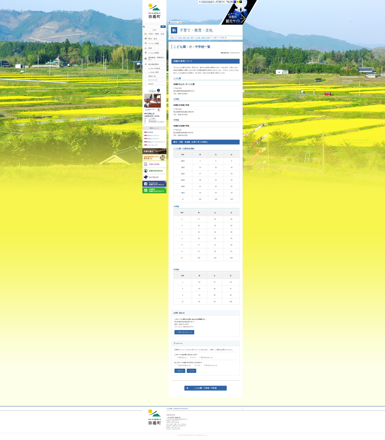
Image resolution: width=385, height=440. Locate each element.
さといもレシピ (152, 145)
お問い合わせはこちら (185, 332)
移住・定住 (152, 39)
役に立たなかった (207, 357)
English (150, 84)
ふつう (193, 357)
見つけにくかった (211, 365)
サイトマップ (152, 80)
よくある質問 (171, 417)
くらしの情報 (153, 53)
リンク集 (169, 408)
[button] (174, 22)
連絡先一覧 (152, 76)
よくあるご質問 (153, 72)
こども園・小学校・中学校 (202, 38)
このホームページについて (180, 408)
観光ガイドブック (153, 138)
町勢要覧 (150, 132)
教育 (192, 38)
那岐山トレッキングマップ (156, 142)
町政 (150, 48)
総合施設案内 (153, 64)
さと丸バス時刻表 (154, 68)
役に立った (182, 357)
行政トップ (173, 38)
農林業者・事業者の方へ (156, 58)
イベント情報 (153, 43)
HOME (154, 30)
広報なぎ (151, 114)
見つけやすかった (185, 365)
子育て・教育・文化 (156, 34)
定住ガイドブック (153, 135)
